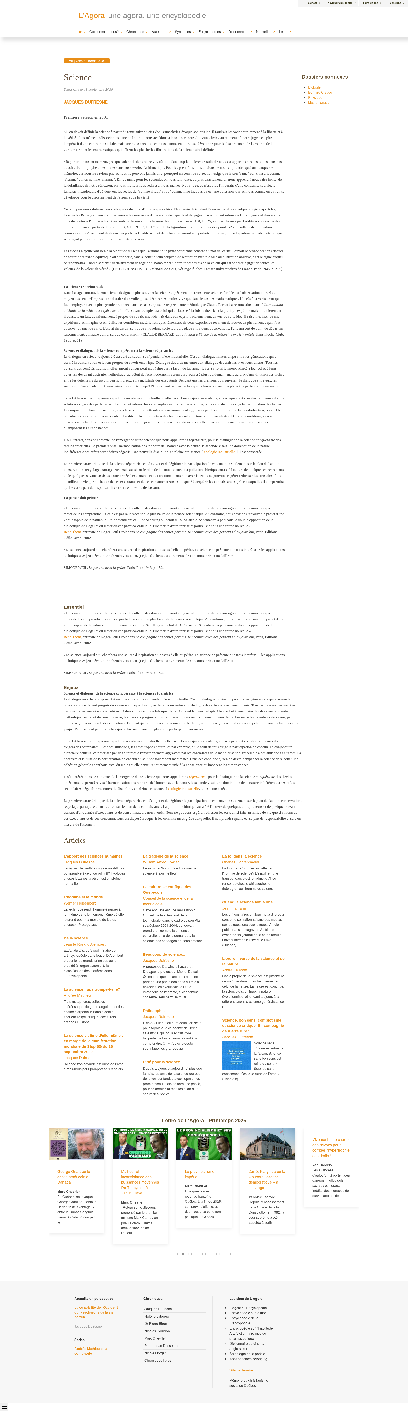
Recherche (395, 3)
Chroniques (135, 31)
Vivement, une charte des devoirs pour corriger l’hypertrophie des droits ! (267, 1147)
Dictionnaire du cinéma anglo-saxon (247, 1346)
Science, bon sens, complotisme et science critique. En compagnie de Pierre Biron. (253, 1025)
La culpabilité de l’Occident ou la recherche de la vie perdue (96, 1312)
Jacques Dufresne (86, 102)
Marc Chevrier (155, 1338)
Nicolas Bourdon (157, 1330)
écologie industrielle (219, 452)
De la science (76, 938)
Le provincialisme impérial (136, 1173)
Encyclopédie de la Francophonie (244, 1320)
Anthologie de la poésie (247, 1353)
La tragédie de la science (165, 856)
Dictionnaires (238, 31)
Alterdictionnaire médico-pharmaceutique (248, 1336)
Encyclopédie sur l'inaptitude (251, 1328)
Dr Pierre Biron (155, 1323)
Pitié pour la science (161, 1062)
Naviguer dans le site (340, 3)
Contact (312, 3)
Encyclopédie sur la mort (248, 1312)
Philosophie (154, 1011)
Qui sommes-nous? (104, 31)
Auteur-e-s (159, 31)
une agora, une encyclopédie (157, 14)
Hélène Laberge (156, 1316)
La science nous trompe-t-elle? (92, 989)
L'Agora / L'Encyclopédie (248, 1307)
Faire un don (370, 3)
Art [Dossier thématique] (87, 60)
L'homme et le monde (83, 897)
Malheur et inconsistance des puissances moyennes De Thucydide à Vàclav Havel (76, 1181)
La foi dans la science (242, 856)
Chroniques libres (157, 1360)
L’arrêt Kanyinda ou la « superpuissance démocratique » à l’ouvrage (203, 1179)
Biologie (314, 87)
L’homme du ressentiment (323, 1173)
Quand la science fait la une (247, 902)
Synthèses (183, 31)
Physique (315, 97)
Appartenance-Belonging (248, 1358)
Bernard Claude (320, 92)
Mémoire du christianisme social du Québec (249, 1383)
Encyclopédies (209, 31)
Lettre (283, 31)
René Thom (72, 532)
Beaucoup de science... (164, 954)
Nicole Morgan (155, 1353)
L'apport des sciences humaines (93, 856)
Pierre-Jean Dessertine (161, 1345)
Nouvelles (263, 31)
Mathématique (319, 102)
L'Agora (92, 14)
